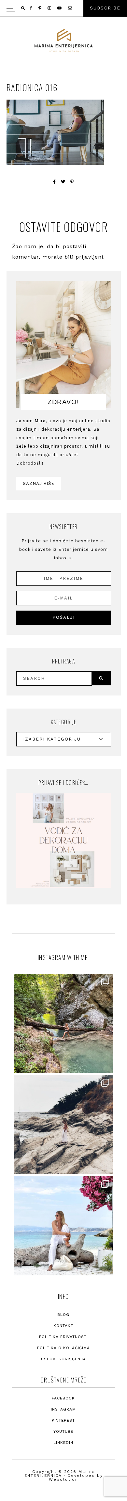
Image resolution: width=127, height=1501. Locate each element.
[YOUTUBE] (60, 8)
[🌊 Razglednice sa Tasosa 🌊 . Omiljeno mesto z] (63, 1225)
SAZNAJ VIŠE (38, 483)
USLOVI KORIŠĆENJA (63, 1359)
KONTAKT (63, 1325)
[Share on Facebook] (54, 181)
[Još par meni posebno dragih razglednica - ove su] (63, 1023)
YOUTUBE (63, 1431)
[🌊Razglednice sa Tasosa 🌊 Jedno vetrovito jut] (63, 1124)
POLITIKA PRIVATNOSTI (63, 1336)
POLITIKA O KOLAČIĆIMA (63, 1348)
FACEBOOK (63, 1398)
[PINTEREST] (40, 8)
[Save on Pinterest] (72, 181)
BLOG (63, 1314)
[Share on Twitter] (63, 181)
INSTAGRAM (63, 1409)
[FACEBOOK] (31, 8)
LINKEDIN (63, 1442)
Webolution (63, 1479)
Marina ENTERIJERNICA (63, 41)
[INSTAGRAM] (50, 8)
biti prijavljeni (83, 257)
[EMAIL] (70, 8)
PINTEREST (63, 1420)
